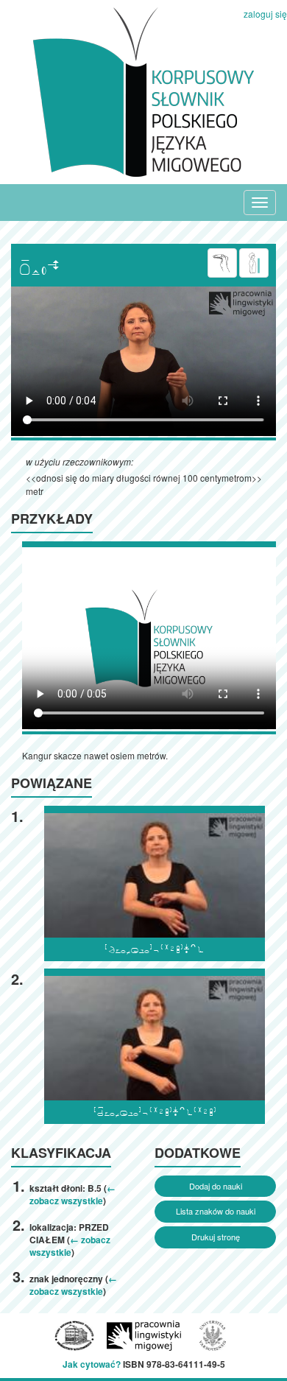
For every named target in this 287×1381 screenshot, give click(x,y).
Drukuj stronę (215, 1237)
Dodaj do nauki (215, 1186)
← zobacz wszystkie (72, 1194)
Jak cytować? (92, 1364)
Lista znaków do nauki (215, 1211)
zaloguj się (265, 13)
